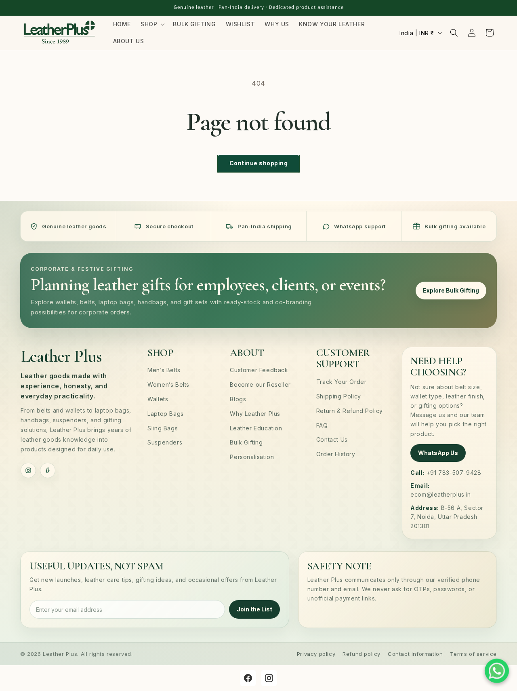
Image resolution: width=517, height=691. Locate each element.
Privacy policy (316, 654)
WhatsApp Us (438, 452)
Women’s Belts (168, 384)
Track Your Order (341, 381)
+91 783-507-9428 (454, 472)
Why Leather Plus (255, 413)
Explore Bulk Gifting (451, 290)
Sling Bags (162, 428)
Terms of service (473, 654)
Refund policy (361, 654)
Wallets (157, 399)
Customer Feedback (259, 370)
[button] (152, 24)
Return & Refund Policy (349, 410)
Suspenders (164, 442)
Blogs (238, 399)
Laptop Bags (165, 413)
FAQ (322, 425)
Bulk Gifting (246, 442)
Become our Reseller (260, 384)
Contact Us (332, 439)
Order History (335, 454)
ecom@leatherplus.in (440, 494)
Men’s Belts (164, 370)
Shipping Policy (338, 396)
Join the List (254, 609)
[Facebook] (47, 470)
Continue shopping (258, 163)
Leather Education (256, 428)
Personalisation (252, 456)
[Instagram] (28, 470)
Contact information (415, 654)
